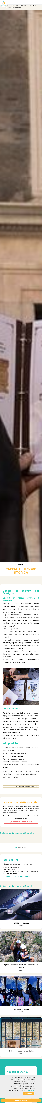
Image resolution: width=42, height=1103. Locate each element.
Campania (32, 5)
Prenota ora (21, 1100)
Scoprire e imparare (19, 5)
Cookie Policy (30, 1090)
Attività (7, 5)
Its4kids (36, 808)
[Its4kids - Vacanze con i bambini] (3, 3)
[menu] (39, 2)
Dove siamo (21, 847)
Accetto (28, 1094)
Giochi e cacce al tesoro (13, 7)
